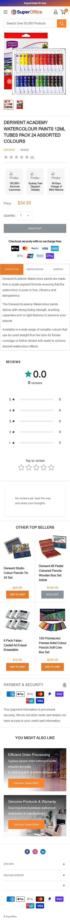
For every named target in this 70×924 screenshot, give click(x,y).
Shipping (58, 269)
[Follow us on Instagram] (35, 851)
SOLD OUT (35, 228)
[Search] (61, 23)
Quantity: (9, 215)
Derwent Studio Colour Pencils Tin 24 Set (16, 573)
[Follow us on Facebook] (27, 851)
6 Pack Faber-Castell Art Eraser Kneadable (15, 645)
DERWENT (9, 150)
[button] (35, 399)
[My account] (55, 12)
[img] (16, 157)
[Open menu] (5, 11)
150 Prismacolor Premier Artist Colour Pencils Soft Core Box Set (52, 645)
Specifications (35, 269)
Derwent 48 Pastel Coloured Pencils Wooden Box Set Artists (51, 572)
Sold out (52, 594)
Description (12, 269)
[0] (63, 12)
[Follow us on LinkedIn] (43, 851)
